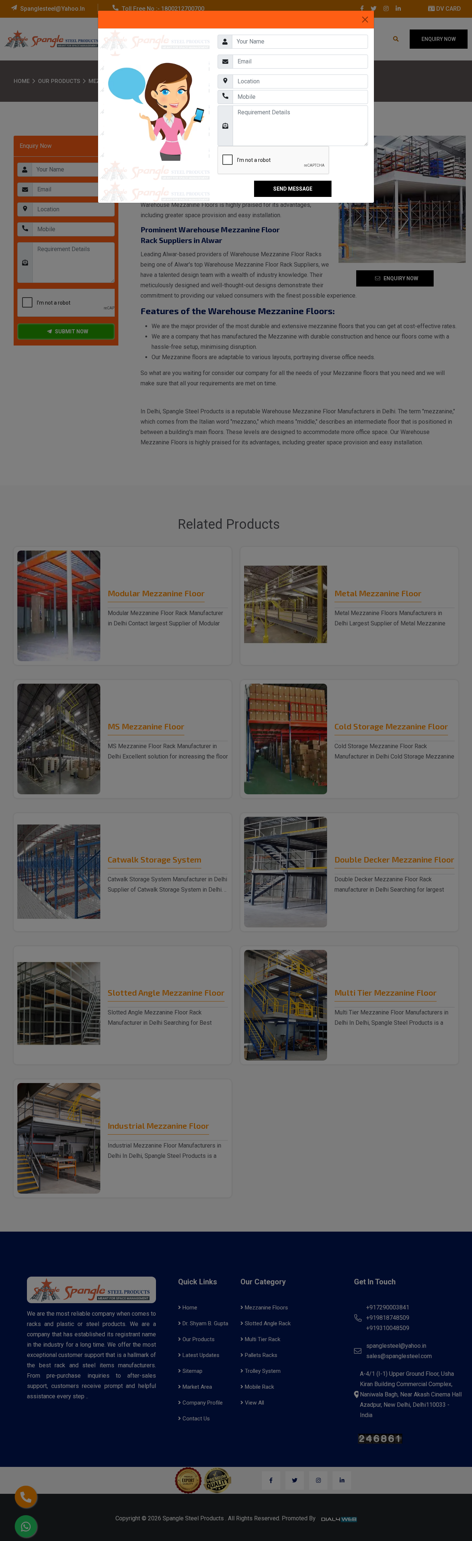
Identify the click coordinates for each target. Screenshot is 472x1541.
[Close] (365, 19)
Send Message (292, 189)
